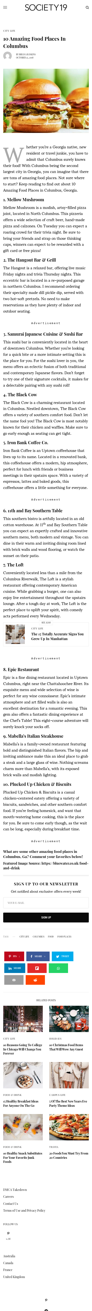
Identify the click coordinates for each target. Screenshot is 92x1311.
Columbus (38, 937)
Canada (8, 1263)
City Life (9, 31)
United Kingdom (14, 1277)
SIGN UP (46, 917)
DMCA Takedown (15, 1190)
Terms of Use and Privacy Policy (24, 1210)
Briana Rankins (27, 54)
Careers (8, 1197)
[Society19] (46, 7)
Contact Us (10, 1204)
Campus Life (57, 1094)
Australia (9, 1256)
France (7, 1270)
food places (64, 937)
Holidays (55, 1038)
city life (24, 937)
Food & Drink (12, 1094)
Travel (53, 1147)
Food (51, 937)
